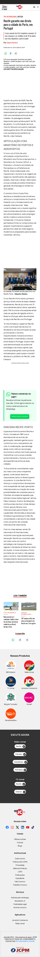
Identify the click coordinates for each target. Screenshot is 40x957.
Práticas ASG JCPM (20, 862)
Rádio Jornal (20, 923)
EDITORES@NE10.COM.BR (25, 941)
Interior (20, 792)
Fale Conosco (20, 881)
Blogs (20, 846)
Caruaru (20, 754)
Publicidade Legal (20, 904)
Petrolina (20, 770)
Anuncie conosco (20, 907)
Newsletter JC (20, 901)
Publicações (20, 875)
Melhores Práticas (20, 868)
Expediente (20, 878)
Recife (20, 746)
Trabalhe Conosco (20, 885)
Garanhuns (20, 762)
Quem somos (20, 858)
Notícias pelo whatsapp (20, 897)
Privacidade (20, 865)
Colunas (20, 842)
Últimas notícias (20, 839)
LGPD (20, 872)
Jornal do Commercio (20, 920)
